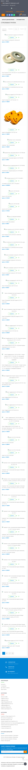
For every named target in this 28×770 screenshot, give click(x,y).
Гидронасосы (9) (4, 700)
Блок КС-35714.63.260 (7, 209)
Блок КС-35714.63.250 (7, 196)
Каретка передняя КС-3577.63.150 (9, 132)
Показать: (22, 28)
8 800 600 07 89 (11, 668)
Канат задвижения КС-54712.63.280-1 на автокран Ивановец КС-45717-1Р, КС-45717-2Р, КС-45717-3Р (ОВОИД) (12, 428)
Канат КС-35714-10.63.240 (7, 455)
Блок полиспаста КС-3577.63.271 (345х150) (11, 234)
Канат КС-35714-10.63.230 (7, 442)
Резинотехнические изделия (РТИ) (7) (9, 724)
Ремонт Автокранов (5, 740)
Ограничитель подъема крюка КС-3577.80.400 (12, 170)
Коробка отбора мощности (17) (8, 716)
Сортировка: (10, 28)
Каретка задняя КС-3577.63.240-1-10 (10, 100)
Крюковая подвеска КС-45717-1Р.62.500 (11, 646)
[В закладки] (19, 37)
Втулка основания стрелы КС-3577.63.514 (11, 260)
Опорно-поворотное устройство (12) (9, 721)
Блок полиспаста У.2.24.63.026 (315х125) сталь (12, 87)
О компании (3, 686)
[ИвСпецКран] (14, 8)
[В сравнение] (16, 37)
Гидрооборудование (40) (6, 702)
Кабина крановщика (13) (6, 708)
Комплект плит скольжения (8, 145)
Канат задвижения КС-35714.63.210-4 (10, 410)
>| (12, 653)
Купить (12, 37)
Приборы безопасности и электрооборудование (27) (12, 723)
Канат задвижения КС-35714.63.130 (10, 397)
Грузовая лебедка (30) (6, 707)
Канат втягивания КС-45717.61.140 (10, 285)
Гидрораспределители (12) (7, 703)
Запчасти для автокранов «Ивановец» (9, 737)
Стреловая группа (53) (6, 726)
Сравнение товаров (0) (4, 29)
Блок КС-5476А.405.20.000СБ (8, 222)
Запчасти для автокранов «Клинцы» (9, 739)
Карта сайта (3, 689)
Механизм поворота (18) (6, 719)
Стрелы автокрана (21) (6, 728)
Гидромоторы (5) (5, 698)
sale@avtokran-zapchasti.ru (13, 663)
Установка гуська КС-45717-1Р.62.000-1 (11, 183)
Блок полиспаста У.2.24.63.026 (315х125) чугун (12, 247)
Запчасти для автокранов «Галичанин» (9, 735)
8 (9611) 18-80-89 (20, 11)
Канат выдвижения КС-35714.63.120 (10, 331)
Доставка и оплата (5, 687)
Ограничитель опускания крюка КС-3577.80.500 (12, 158)
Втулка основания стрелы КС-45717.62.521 (11, 273)
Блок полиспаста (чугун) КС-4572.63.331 (11, 40)
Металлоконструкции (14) (6, 717)
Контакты (3, 684)
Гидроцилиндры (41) (5, 705)
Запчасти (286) (4, 696)
